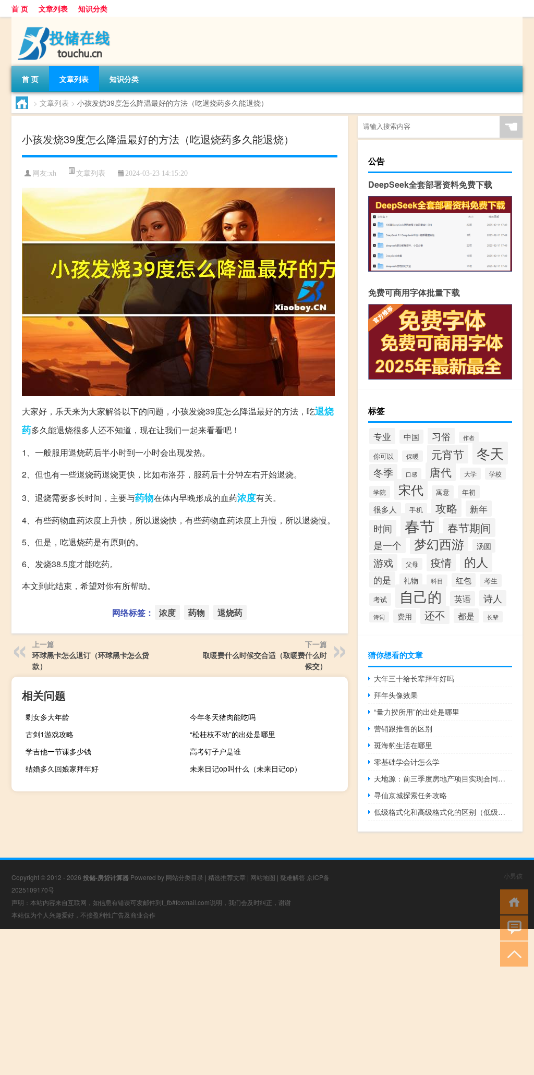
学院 (379, 491)
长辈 (493, 617)
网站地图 (262, 877)
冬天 (490, 453)
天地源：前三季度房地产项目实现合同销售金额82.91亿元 (443, 778)
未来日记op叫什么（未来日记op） (245, 768)
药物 (144, 497)
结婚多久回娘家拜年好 (62, 768)
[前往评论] (512, 927)
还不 (434, 614)
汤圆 (484, 546)
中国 (411, 436)
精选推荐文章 (227, 877)
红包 (463, 580)
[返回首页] (512, 901)
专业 (382, 436)
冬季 (383, 472)
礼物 (411, 580)
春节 (420, 525)
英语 (462, 599)
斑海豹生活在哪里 (403, 745)
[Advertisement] (267, 1002)
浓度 (246, 497)
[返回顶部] (512, 953)
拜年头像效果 (396, 695)
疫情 (441, 562)
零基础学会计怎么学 (407, 761)
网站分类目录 (184, 877)
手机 (416, 510)
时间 (382, 528)
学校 (495, 473)
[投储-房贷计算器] (66, 20)
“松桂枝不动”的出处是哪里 (232, 734)
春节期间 (469, 527)
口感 (411, 474)
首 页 (19, 8)
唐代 (441, 472)
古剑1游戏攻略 (50, 734)
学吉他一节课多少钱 (58, 751)
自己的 (420, 596)
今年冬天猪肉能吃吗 (223, 717)
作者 (469, 437)
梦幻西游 (439, 544)
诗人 (492, 598)
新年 (479, 508)
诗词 (379, 617)
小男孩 (513, 875)
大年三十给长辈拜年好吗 (414, 678)
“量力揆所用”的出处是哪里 (416, 711)
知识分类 (92, 8)
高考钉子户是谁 (215, 751)
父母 (412, 563)
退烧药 (229, 612)
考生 (490, 580)
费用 (404, 616)
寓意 (443, 492)
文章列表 (53, 8)
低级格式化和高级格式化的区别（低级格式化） (443, 812)
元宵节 (447, 454)
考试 (380, 599)
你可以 (383, 456)
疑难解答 (292, 877)
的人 (476, 561)
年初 (469, 492)
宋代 (410, 489)
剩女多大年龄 (47, 717)
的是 (382, 579)
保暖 (412, 456)
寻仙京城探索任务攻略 (410, 795)
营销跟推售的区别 (403, 728)
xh (52, 173)
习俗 (441, 436)
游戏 (383, 562)
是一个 (387, 545)
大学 (470, 473)
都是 (466, 615)
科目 (437, 580)
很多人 (385, 509)
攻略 (446, 508)
